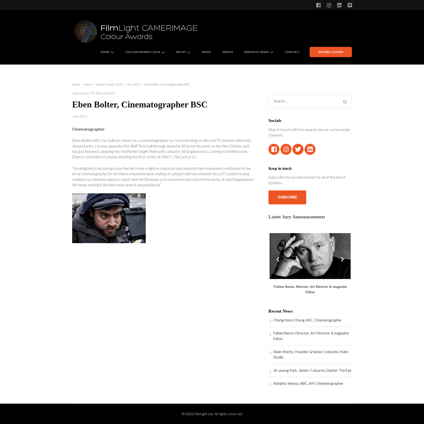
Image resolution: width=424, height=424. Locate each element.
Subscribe (287, 197)
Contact (292, 52)
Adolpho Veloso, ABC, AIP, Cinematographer (308, 383)
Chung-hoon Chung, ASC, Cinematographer (307, 320)
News (206, 52)
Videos (227, 52)
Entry (181, 52)
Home (105, 52)
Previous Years (256, 52)
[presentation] (278, 259)
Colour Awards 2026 (142, 52)
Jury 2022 (79, 116)
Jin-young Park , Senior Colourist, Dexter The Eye (312, 370)
